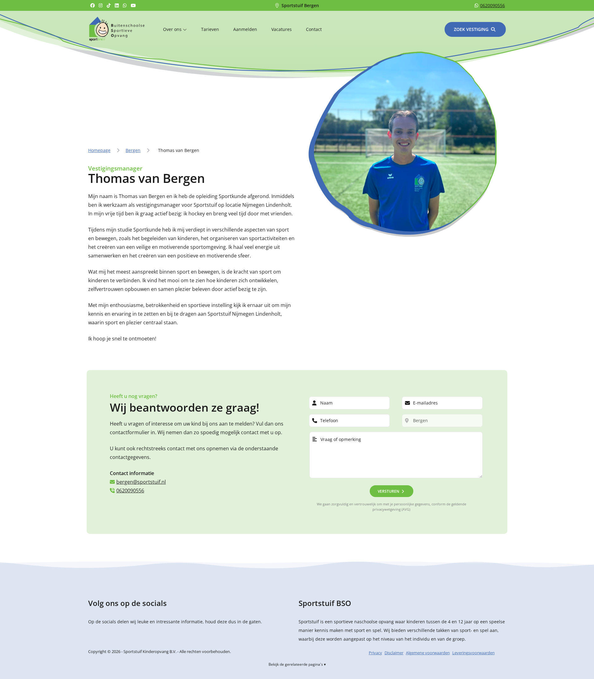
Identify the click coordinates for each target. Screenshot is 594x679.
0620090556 (492, 5)
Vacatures (281, 29)
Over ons (173, 29)
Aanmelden (245, 29)
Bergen (133, 150)
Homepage (99, 150)
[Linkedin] (117, 5)
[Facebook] (93, 5)
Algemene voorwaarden (428, 652)
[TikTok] (109, 5)
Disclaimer (394, 652)
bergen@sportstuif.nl (141, 481)
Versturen (388, 491)
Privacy (375, 652)
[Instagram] (101, 5)
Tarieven (210, 29)
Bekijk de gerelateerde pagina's (296, 664)
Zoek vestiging (471, 29)
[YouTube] (134, 5)
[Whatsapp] (125, 5)
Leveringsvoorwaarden (473, 652)
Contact (314, 29)
